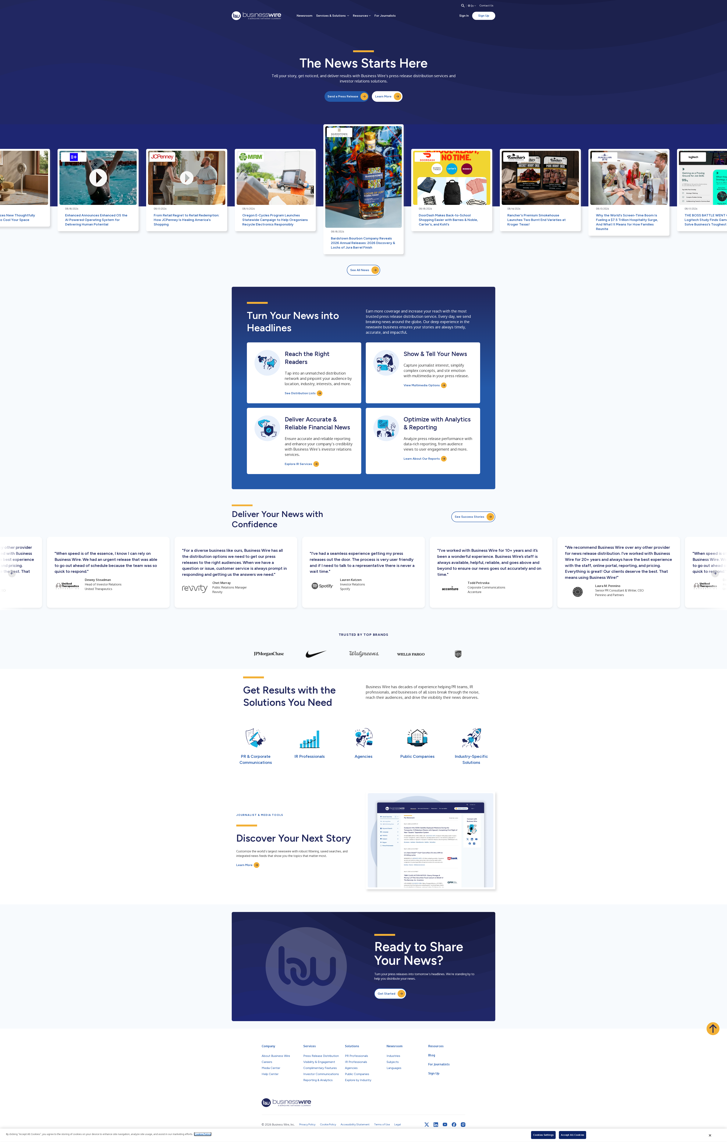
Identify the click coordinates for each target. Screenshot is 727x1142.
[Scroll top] (713, 1028)
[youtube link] (445, 1124)
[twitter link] (426, 1125)
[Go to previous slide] (12, 573)
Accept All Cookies (572, 1134)
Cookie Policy (202, 1134)
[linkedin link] (436, 1124)
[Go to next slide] (715, 573)
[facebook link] (454, 1124)
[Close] (710, 1135)
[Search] (463, 5)
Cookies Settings (543, 1134)
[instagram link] (463, 1124)
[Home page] (256, 15)
